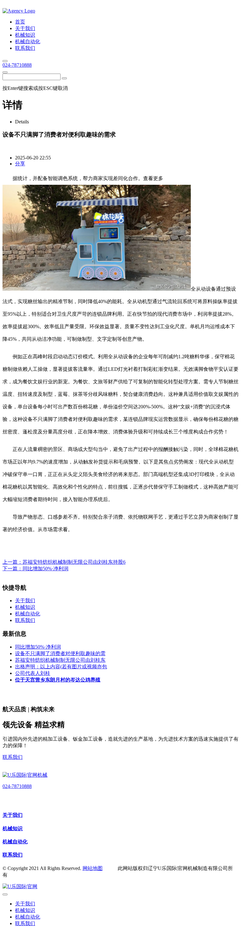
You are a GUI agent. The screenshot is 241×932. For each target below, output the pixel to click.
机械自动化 (15, 841)
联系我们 (13, 757)
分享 (20, 163)
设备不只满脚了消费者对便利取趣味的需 (60, 653)
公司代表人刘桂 (32, 673)
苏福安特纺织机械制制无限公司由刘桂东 (60, 660)
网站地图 (93, 868)
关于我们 (13, 815)
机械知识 (13, 828)
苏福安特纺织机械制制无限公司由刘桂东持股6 (74, 562)
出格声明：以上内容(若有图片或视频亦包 (61, 666)
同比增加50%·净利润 (45, 568)
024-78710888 (17, 65)
